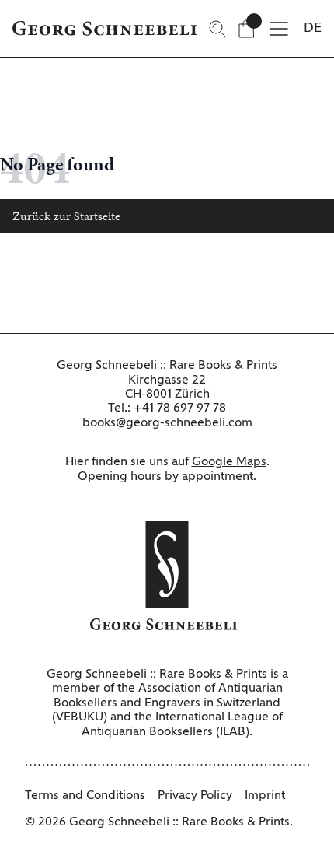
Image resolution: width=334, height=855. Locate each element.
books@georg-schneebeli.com (167, 423)
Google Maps (229, 462)
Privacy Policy (195, 796)
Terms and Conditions (85, 796)
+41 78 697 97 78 (180, 408)
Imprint (265, 796)
